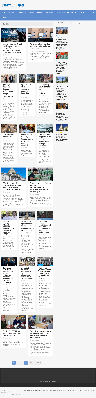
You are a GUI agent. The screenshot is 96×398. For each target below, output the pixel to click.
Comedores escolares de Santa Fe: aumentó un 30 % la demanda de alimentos (62, 117)
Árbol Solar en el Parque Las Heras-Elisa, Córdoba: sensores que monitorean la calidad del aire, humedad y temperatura (62, 93)
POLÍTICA (31, 13)
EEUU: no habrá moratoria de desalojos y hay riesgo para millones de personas (13, 186)
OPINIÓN (73, 13)
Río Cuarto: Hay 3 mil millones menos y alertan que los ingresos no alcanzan (62, 137)
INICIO (4, 13)
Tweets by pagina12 (77, 23)
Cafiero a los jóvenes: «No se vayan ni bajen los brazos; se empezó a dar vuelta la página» (45, 273)
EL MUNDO (65, 13)
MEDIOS (5, 18)
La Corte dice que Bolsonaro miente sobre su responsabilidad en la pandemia (27, 225)
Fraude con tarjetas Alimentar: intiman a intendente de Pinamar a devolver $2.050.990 (8, 227)
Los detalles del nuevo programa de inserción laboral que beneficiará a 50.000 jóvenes (27, 273)
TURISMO (82, 13)
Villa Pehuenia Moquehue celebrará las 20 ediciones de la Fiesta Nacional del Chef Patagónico (62, 44)
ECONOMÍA (40, 13)
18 (31, 363)
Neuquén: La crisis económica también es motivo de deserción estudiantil (26, 89)
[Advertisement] (60, 5)
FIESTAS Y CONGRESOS (59, 36)
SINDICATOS (22, 13)
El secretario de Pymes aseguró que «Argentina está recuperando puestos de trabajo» (40, 187)
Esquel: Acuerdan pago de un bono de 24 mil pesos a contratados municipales (40, 334)
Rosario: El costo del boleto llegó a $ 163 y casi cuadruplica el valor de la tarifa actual (45, 226)
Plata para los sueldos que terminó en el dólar (40, 45)
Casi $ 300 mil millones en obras (8, 136)
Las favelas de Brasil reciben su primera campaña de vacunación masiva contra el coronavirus (12, 48)
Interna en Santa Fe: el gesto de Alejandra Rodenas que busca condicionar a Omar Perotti (8, 90)
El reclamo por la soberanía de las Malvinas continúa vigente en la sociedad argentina (45, 139)
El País (57, 60)
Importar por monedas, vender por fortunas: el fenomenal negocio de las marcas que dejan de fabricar (62, 68)
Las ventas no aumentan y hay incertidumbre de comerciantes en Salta (45, 88)
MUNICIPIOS (12, 13)
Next (37, 363)
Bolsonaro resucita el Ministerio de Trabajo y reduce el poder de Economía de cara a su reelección (8, 275)
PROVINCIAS (49, 13)
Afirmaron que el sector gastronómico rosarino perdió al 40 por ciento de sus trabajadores (27, 139)
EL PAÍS (58, 13)
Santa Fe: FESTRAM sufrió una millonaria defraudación (12, 333)
